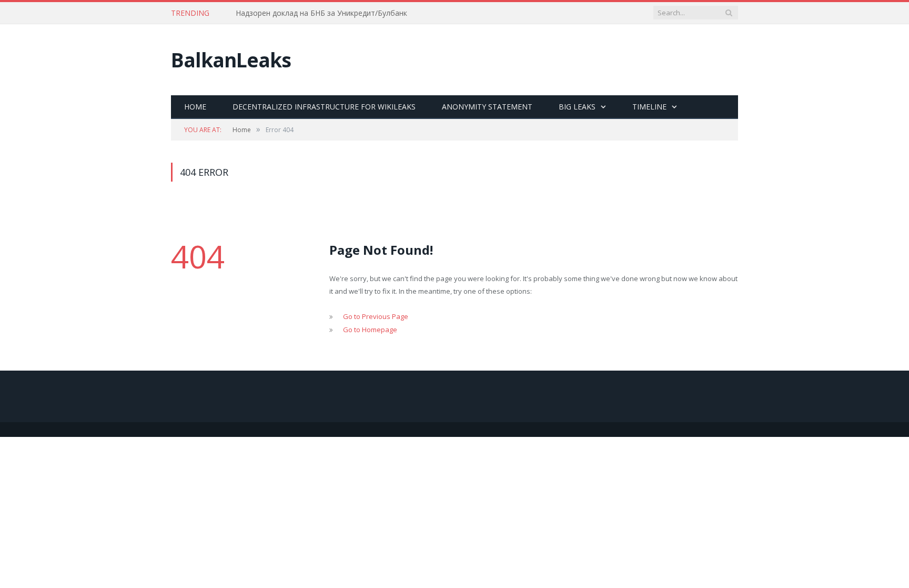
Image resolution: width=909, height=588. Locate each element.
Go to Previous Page (375, 316)
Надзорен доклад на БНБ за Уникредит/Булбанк (321, 13)
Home (195, 107)
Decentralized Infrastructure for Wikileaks (324, 107)
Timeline (649, 107)
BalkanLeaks (231, 59)
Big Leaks (577, 107)
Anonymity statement (487, 107)
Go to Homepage (370, 329)
